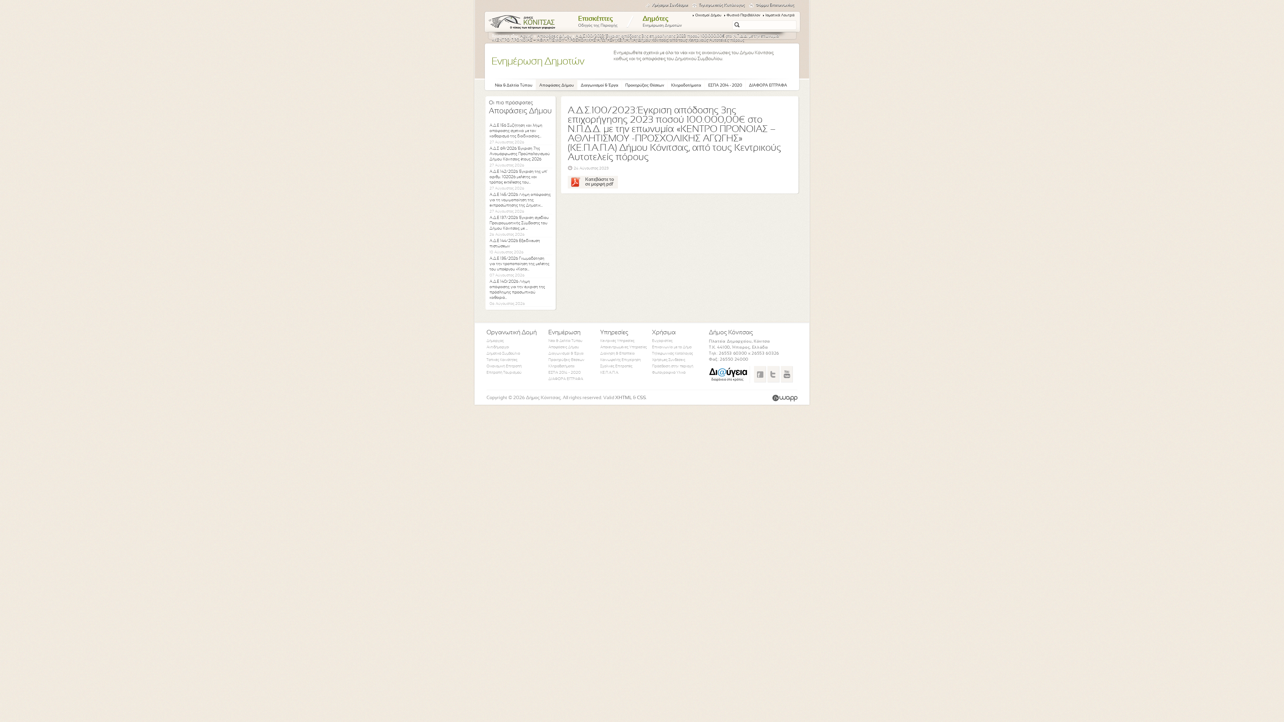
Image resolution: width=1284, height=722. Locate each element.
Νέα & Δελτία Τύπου (513, 86)
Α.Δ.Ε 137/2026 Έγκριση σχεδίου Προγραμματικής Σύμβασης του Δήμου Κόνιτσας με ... (519, 223)
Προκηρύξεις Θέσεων (644, 86)
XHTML (623, 398)
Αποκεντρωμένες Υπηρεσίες (623, 347)
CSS (641, 398)
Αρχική (526, 36)
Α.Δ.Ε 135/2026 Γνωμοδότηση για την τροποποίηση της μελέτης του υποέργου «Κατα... (519, 264)
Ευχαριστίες (662, 341)
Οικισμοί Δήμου (708, 15)
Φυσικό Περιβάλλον (743, 15)
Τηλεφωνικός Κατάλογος (722, 5)
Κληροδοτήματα (686, 86)
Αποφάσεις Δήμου (554, 36)
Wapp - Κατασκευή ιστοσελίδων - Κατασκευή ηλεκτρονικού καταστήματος (784, 398)
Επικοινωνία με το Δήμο (671, 347)
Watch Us (786, 374)
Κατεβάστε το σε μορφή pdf (599, 182)
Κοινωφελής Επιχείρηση (620, 360)
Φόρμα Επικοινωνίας (774, 5)
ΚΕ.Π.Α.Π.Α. (609, 372)
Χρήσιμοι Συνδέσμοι (670, 5)
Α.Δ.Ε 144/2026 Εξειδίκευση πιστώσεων (515, 243)
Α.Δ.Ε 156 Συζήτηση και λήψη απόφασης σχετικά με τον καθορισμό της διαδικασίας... (516, 131)
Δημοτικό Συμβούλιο (503, 353)
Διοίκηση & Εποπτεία (617, 353)
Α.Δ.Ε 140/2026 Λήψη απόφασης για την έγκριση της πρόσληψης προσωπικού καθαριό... (517, 290)
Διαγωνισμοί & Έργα (599, 86)
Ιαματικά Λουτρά (779, 15)
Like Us (760, 374)
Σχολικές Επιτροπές (616, 366)
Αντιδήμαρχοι (498, 347)
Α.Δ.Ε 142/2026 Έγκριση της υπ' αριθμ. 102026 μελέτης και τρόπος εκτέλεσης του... (518, 177)
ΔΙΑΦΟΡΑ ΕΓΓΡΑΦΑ (768, 86)
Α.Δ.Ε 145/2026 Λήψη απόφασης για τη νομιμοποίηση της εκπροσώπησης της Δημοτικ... (520, 200)
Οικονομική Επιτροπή (504, 366)
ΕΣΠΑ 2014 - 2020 (725, 86)
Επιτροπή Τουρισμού (504, 372)
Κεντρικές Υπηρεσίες (617, 341)
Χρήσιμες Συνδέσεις (668, 360)
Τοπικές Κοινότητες (502, 360)
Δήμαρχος (495, 341)
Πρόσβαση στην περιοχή (672, 366)
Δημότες (662, 22)
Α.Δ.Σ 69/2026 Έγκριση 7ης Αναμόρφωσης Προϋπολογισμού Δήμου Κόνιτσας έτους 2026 (520, 154)
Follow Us (773, 374)
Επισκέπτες (598, 22)
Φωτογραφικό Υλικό (668, 372)
